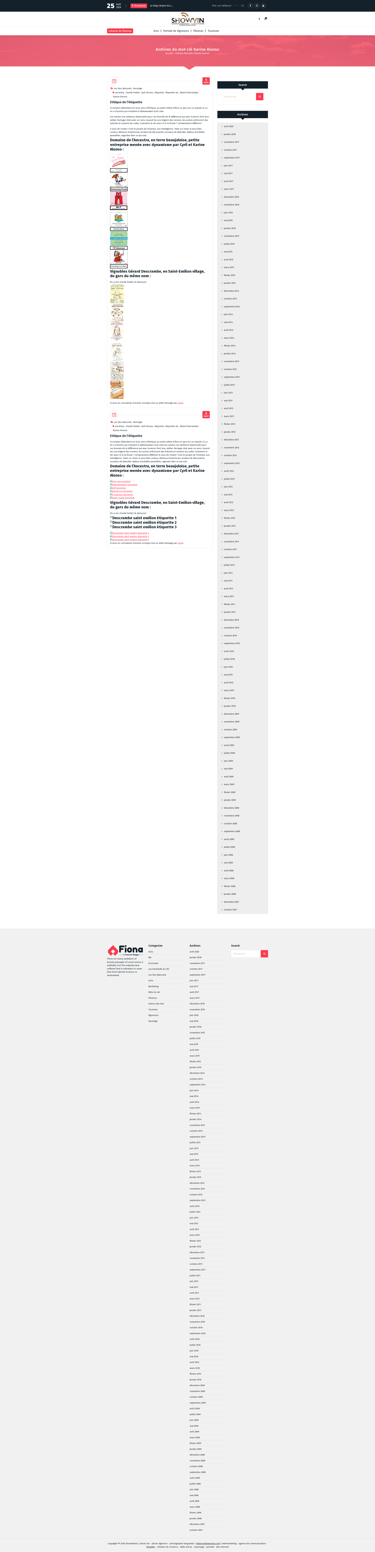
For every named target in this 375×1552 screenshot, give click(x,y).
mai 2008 (228, 862)
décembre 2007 (231, 902)
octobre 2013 (230, 369)
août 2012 (229, 471)
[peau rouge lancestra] (160, 259)
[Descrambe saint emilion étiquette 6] (160, 389)
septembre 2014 (232, 306)
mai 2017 (228, 173)
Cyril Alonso (147, 92)
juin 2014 (228, 314)
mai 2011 (228, 580)
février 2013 (229, 424)
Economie (153, 963)
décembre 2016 (231, 197)
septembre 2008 (232, 831)
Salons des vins (156, 1003)
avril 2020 (228, 126)
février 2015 (229, 275)
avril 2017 (228, 181)
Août (206, 81)
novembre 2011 (231, 541)
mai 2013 (228, 400)
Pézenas (198, 31)
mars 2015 (229, 267)
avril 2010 (228, 682)
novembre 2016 (231, 204)
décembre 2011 (231, 533)
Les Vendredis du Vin (158, 969)
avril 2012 (228, 502)
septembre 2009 (232, 737)
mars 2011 (229, 596)
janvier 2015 (230, 283)
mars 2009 (229, 784)
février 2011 (229, 604)
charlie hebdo (133, 92)
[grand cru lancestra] (160, 221)
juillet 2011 (229, 565)
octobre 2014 (230, 298)
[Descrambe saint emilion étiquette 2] (160, 312)
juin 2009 (228, 761)
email (180, 403)
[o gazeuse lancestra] (160, 240)
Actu (156, 31)
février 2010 (229, 698)
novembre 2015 (231, 236)
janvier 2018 (230, 134)
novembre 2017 (231, 142)
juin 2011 (228, 573)
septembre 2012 (232, 463)
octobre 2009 (230, 729)
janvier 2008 (230, 894)
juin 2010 (228, 667)
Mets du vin (154, 992)
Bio (149, 957)
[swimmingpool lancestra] (160, 181)
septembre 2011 (232, 557)
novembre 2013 (231, 361)
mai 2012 (228, 494)
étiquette (159, 92)
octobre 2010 (230, 635)
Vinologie (137, 88)
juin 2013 (228, 392)
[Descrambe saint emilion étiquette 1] (160, 293)
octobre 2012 (230, 455)
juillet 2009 (229, 753)
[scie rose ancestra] (160, 163)
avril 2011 (228, 588)
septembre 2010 (232, 643)
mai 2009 (228, 768)
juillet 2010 (229, 659)
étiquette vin (171, 92)
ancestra (119, 92)
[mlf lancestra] (160, 200)
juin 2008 (228, 855)
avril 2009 (228, 776)
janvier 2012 (230, 526)
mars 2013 (229, 416)
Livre (150, 980)
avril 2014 (228, 330)
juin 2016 (228, 212)
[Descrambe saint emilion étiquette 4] (160, 352)
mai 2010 (228, 674)
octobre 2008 (230, 823)
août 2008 (229, 839)
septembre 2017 (232, 157)
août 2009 (229, 745)
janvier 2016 (230, 228)
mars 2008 (229, 878)
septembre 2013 (232, 377)
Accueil (169, 53)
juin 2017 (228, 165)
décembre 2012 (231, 439)
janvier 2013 (230, 432)
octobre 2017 (230, 150)
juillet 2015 (229, 244)
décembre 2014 (231, 291)
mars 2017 (229, 189)
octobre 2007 (230, 909)
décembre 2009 (231, 714)
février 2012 (229, 518)
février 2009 (229, 792)
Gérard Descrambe (189, 92)
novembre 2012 (231, 447)
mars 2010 (229, 690)
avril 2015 (228, 259)
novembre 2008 (231, 815)
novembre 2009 (231, 721)
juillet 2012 (229, 479)
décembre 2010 (231, 620)
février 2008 (229, 886)
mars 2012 (229, 510)
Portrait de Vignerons (176, 31)
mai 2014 (228, 322)
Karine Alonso (120, 96)
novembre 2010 (231, 627)
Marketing (153, 986)
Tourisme (213, 31)
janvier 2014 (230, 353)
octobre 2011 (230, 549)
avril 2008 (228, 870)
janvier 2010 (230, 706)
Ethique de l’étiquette (126, 102)
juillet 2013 (229, 385)
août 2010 (229, 651)
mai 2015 (228, 251)
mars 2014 (229, 338)
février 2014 (229, 345)
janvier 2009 (230, 800)
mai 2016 (228, 220)
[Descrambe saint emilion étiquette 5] (160, 371)
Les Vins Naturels (123, 88)
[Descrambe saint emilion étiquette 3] (160, 331)
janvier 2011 (230, 612)
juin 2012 (228, 486)
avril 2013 (228, 408)
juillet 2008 (229, 847)
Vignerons (153, 1015)
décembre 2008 (231, 808)
